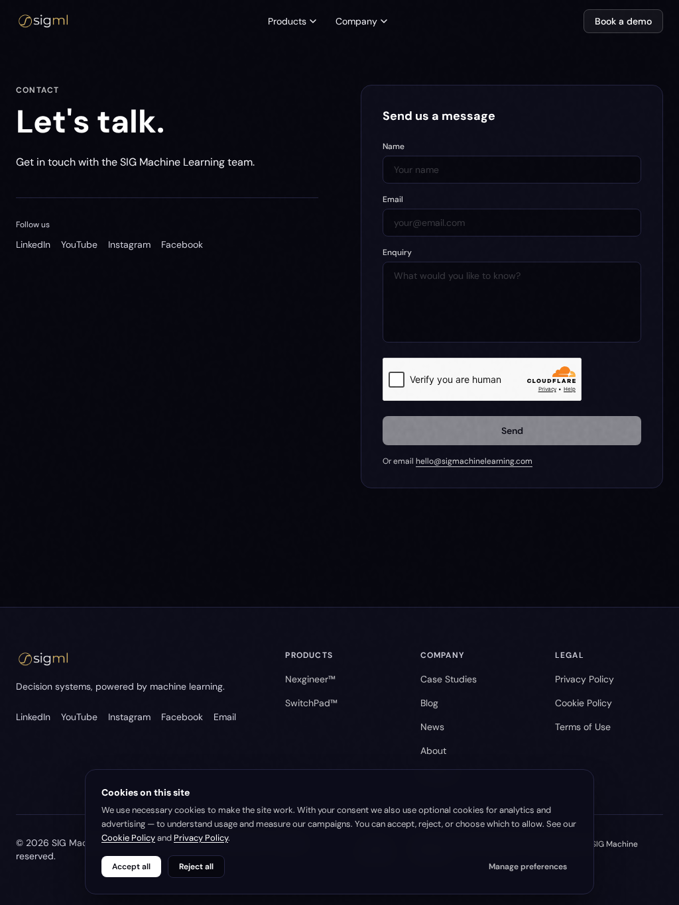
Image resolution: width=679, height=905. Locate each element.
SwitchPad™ (311, 703)
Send (512, 431)
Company (356, 21)
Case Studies (448, 679)
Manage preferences (528, 866)
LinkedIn (33, 244)
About (433, 751)
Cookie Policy (583, 703)
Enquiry (397, 252)
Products (287, 21)
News (432, 727)
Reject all (196, 866)
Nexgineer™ (310, 679)
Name (393, 146)
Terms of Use (583, 727)
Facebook (182, 244)
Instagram (129, 244)
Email (393, 199)
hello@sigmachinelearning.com (474, 461)
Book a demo (623, 21)
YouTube (79, 244)
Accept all (131, 866)
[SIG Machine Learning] (44, 21)
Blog (429, 703)
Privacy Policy (584, 679)
